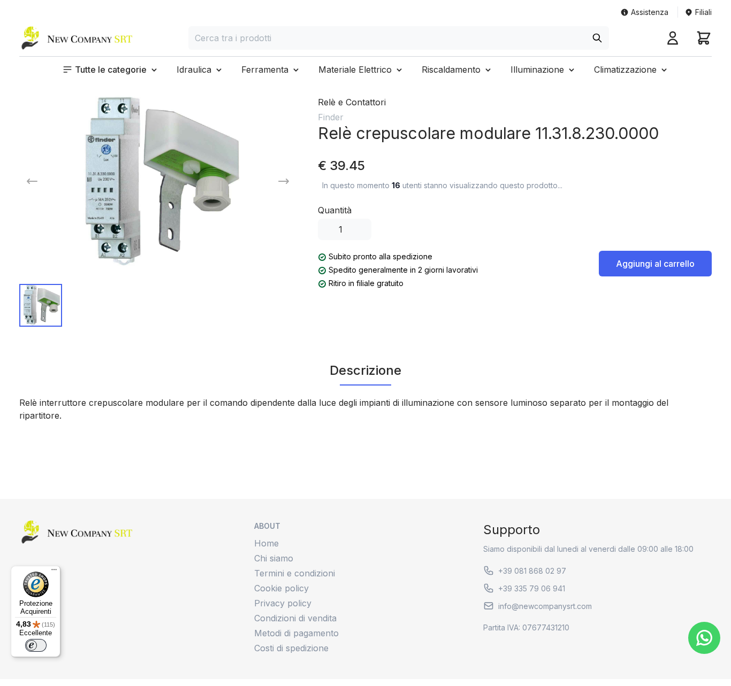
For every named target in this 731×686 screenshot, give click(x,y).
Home (266, 543)
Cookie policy (281, 588)
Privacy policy (282, 603)
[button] (110, 69)
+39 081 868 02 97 (532, 570)
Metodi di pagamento (296, 633)
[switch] (36, 645)
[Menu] (54, 572)
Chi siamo (273, 558)
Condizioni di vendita (295, 618)
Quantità (335, 210)
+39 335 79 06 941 (531, 588)
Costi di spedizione (291, 648)
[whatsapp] (704, 638)
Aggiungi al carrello (655, 263)
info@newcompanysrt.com (545, 606)
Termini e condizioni (294, 573)
